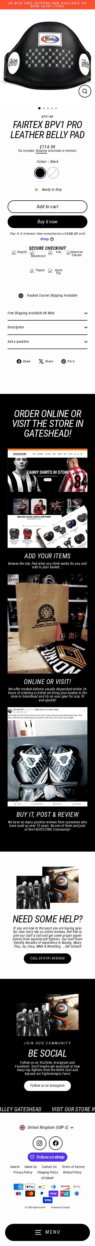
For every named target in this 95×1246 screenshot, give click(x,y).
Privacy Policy (22, 1172)
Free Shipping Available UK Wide (31, 313)
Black (40, 172)
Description (16, 327)
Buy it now (47, 222)
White (53, 172)
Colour (47, 162)
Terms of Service (73, 1167)
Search (15, 1167)
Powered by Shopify (60, 1207)
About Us (31, 1167)
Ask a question (18, 341)
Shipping (41, 150)
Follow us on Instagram (47, 1085)
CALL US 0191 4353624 (47, 958)
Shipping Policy (47, 1172)
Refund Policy (72, 1172)
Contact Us (49, 1167)
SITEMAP (47, 1178)
